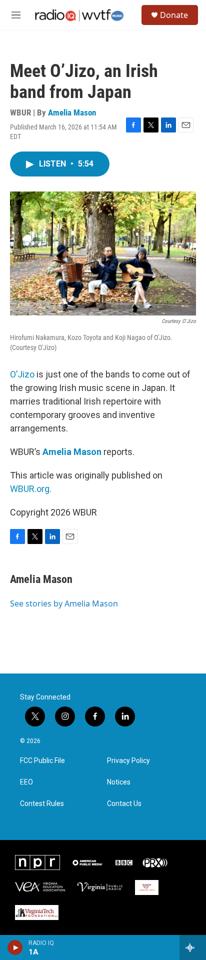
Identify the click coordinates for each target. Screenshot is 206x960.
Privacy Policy (128, 760)
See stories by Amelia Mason (64, 603)
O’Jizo (22, 374)
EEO (26, 782)
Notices (118, 782)
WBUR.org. (31, 489)
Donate (174, 15)
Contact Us (124, 804)
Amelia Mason (72, 113)
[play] (15, 947)
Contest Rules (42, 804)
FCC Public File (42, 760)
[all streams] (193, 947)
